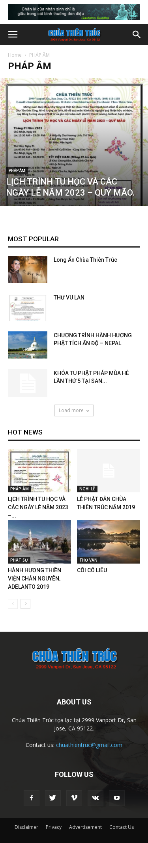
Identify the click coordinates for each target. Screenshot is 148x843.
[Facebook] (31, 798)
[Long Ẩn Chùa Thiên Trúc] (27, 269)
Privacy (54, 827)
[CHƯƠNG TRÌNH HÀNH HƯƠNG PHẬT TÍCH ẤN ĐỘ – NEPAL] (27, 345)
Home (15, 55)
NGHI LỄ (87, 489)
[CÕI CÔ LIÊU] (108, 542)
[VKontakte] (95, 798)
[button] (137, 34)
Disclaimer (26, 827)
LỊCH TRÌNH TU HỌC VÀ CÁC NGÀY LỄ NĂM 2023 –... (38, 507)
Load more (71, 410)
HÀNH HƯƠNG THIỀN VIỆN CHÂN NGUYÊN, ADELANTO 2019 (34, 578)
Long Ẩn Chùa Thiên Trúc (85, 260)
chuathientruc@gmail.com (89, 745)
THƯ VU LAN (69, 297)
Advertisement (85, 827)
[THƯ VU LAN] (27, 307)
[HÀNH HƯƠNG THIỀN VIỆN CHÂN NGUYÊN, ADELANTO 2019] (39, 542)
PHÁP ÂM (17, 170)
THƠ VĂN (88, 560)
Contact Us (121, 827)
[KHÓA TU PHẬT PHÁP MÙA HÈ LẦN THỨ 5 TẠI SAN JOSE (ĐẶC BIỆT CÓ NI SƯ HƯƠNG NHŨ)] (27, 383)
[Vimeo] (74, 798)
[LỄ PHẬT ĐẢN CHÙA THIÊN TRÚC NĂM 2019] (108, 470)
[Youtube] (117, 798)
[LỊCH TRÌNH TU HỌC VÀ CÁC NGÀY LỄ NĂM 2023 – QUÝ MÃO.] (74, 141)
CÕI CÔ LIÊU (92, 570)
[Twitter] (53, 798)
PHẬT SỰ (19, 560)
